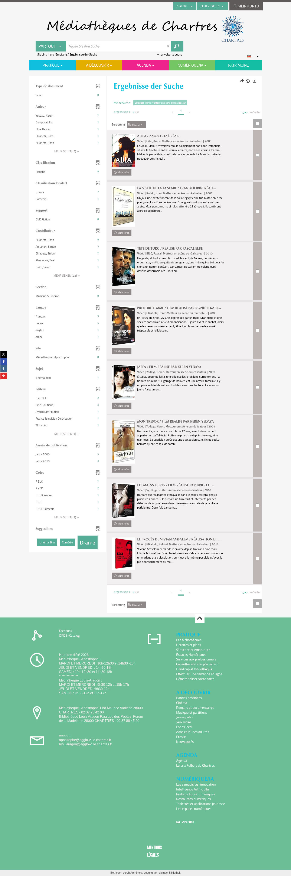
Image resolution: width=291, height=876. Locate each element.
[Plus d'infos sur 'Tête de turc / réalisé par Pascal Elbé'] (123, 266)
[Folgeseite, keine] (189, 112)
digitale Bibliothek (170, 872)
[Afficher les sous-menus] (191, 6)
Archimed (136, 872)
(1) (65, 434)
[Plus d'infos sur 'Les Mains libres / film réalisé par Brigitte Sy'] (123, 500)
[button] (67, 95)
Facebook (65, 630)
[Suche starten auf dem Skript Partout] (177, 46)
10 (243, 112)
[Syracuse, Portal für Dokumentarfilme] (145, 29)
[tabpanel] (145, 345)
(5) (65, 151)
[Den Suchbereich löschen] (168, 46)
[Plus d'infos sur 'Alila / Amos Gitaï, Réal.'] (123, 150)
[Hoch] (200, 618)
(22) (65, 275)
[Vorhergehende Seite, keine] (172, 112)
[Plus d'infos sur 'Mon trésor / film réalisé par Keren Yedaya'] (123, 442)
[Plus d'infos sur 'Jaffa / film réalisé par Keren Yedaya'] (123, 382)
